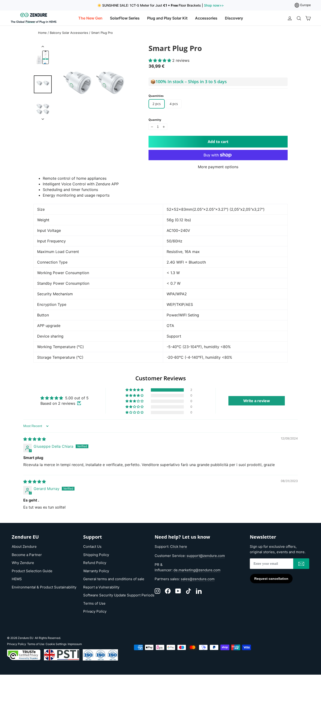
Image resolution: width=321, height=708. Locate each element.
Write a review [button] (256, 400)
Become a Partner (27, 554)
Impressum (75, 644)
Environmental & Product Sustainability (44, 587)
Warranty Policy (96, 571)
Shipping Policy (96, 554)
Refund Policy (94, 562)
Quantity (155, 119)
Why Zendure (23, 562)
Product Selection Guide (32, 571)
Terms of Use (94, 603)
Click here (178, 546)
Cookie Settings (56, 644)
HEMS (17, 579)
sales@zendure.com (198, 579)
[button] (160, 60)
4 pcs (174, 103)
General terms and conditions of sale (113, 579)
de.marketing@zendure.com (196, 570)
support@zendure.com (206, 555)
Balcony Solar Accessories (69, 33)
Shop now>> (213, 5)
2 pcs (157, 103)
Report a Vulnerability (101, 587)
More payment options (218, 166)
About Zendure (24, 546)
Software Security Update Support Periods (118, 595)
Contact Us (92, 546)
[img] (34, 439)
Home (42, 33)
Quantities (156, 95)
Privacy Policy (94, 611)
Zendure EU (25, 638)
